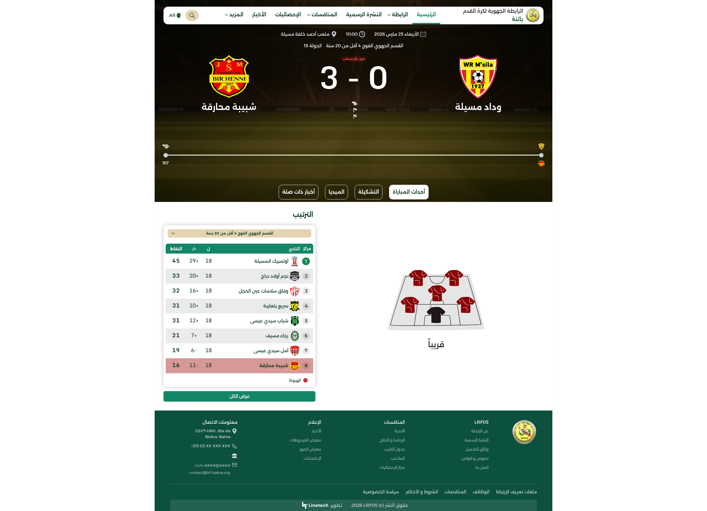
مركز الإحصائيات (392, 467)
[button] (399, 15)
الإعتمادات (312, 458)
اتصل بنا (482, 467)
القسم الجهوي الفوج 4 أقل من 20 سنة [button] (239, 233)
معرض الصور (310, 449)
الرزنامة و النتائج (392, 440)
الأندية (400, 430)
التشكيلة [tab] (368, 192)
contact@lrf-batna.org (209, 472)
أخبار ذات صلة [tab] (298, 192)
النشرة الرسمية (364, 15)
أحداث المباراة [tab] (409, 192)
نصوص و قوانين (475, 458)
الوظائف (481, 491)
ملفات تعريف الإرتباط (516, 491)
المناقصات (455, 491)
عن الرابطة (480, 430)
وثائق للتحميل (477, 449)
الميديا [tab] (336, 192)
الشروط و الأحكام (421, 491)
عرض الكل (239, 396)
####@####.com (212, 465)
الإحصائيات (288, 15)
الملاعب (398, 458)
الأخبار (259, 15)
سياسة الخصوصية (381, 491)
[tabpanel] (353, 306)
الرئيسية (426, 15)
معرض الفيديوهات (305, 440)
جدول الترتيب (394, 449)
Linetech (318, 505)
